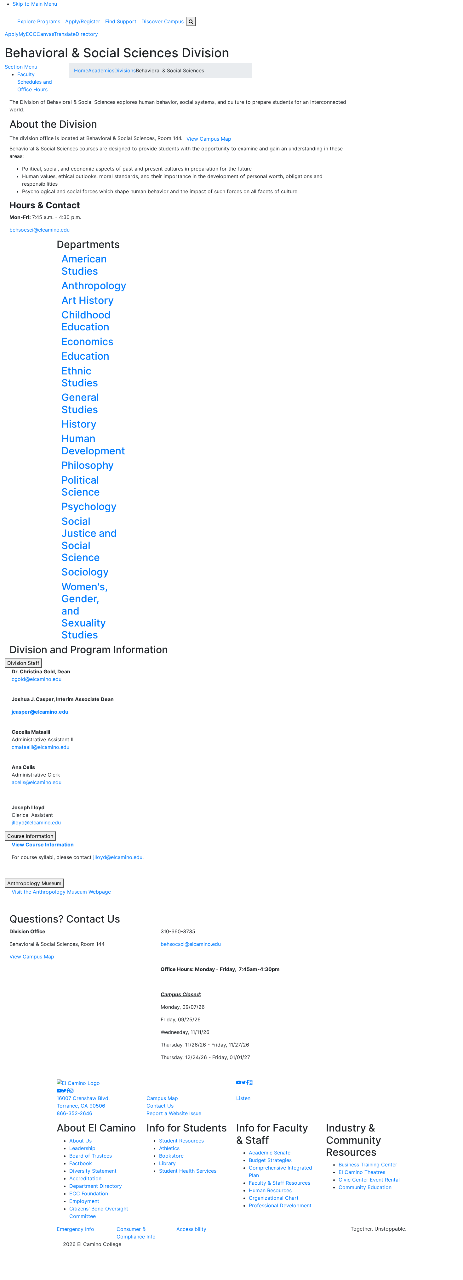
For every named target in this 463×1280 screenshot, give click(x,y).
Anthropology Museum (34, 883)
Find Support (120, 21)
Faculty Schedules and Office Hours (34, 82)
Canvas (45, 34)
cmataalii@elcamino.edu (40, 747)
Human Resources (270, 1190)
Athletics (169, 1148)
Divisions (125, 70)
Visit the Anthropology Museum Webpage (61, 892)
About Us (80, 1140)
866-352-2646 (74, 1113)
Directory (87, 34)
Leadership (82, 1148)
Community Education (365, 1187)
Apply (12, 34)
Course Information (30, 836)
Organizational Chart (274, 1198)
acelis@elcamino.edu (36, 782)
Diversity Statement (93, 1171)
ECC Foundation (88, 1193)
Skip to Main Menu (35, 4)
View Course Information (43, 844)
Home (81, 70)
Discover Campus (162, 21)
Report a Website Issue (173, 1113)
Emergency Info (75, 1229)
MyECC (28, 34)
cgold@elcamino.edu (36, 679)
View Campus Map (31, 956)
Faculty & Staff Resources (279, 1183)
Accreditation (85, 1178)
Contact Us (160, 1106)
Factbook (80, 1163)
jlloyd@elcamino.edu (36, 822)
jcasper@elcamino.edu (40, 712)
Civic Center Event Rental (369, 1179)
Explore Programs (38, 21)
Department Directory (95, 1186)
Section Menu (21, 67)
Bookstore (171, 1156)
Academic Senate (269, 1152)
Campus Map (162, 1098)
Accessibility (191, 1229)
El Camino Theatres (362, 1172)
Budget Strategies (270, 1160)
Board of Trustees (90, 1156)
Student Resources (181, 1140)
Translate (65, 34)
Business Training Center (368, 1164)
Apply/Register (82, 21)
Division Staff (23, 663)
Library (167, 1163)
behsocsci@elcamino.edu (39, 230)
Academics (101, 70)
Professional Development (280, 1205)
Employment (84, 1201)
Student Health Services (187, 1171)
